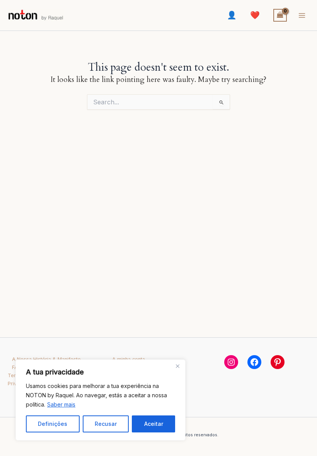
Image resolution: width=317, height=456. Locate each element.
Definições (52, 423)
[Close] (177, 366)
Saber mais (61, 404)
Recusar (106, 423)
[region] (100, 400)
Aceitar (153, 423)
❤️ (255, 15)
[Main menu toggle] (302, 15)
